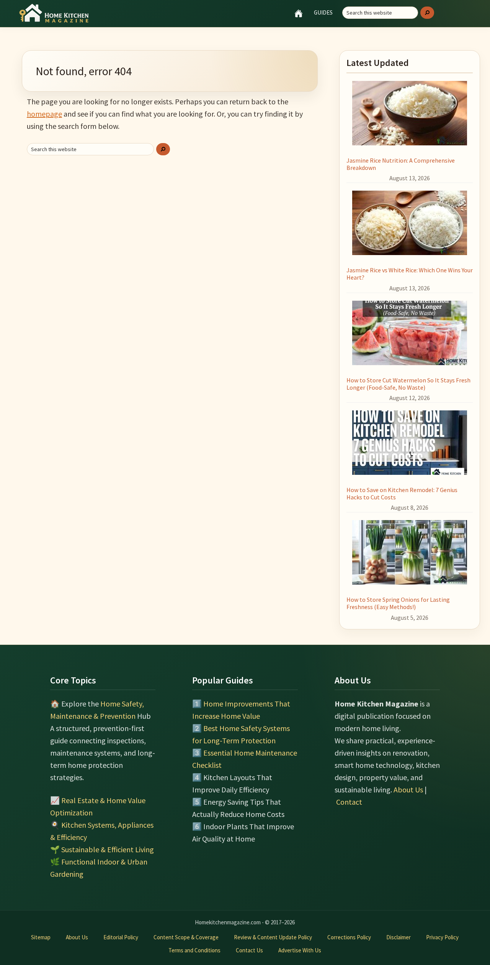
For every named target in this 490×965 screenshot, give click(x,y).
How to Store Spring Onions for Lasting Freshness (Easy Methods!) (398, 603)
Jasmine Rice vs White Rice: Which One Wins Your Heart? (409, 273)
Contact (349, 802)
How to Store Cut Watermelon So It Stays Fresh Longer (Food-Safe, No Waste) (408, 383)
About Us (408, 789)
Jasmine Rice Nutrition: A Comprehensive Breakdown (400, 163)
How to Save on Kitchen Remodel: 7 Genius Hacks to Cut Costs (401, 493)
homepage (44, 114)
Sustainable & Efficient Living (107, 849)
